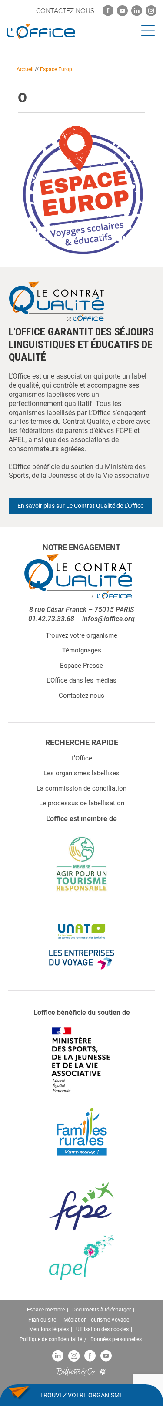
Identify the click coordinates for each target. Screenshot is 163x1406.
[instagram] (151, 10)
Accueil (25, 69)
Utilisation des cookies (102, 1329)
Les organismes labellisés (81, 773)
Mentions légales (49, 1329)
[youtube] (122, 10)
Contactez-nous (81, 696)
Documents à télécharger (101, 1310)
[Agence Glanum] (103, 1371)
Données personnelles (116, 1339)
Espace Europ (56, 69)
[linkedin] (136, 10)
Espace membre (46, 1310)
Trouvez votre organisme (81, 635)
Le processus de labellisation (81, 803)
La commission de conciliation (81, 788)
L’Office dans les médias (81, 680)
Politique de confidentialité (51, 1339)
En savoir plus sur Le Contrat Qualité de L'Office (80, 505)
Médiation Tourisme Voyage (96, 1320)
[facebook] (108, 10)
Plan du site (42, 1320)
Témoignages (81, 650)
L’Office (81, 758)
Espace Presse (81, 665)
